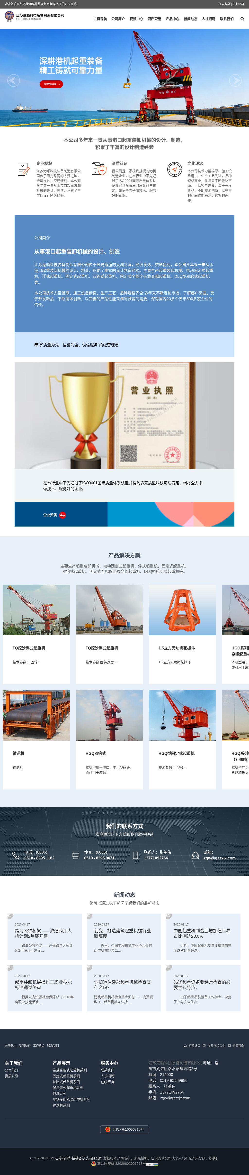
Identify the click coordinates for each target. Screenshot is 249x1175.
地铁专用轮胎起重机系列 (71, 1099)
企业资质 (50, 515)
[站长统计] (152, 1165)
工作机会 (39, 1045)
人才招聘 (208, 19)
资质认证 (11, 1076)
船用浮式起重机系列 (68, 1088)
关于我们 (11, 1045)
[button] (119, 117)
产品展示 (61, 1063)
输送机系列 (61, 1105)
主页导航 (100, 19)
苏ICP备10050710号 (128, 1129)
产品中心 (172, 19)
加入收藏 (224, 4)
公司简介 (118, 19)
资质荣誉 (154, 19)
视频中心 (136, 19)
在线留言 (107, 1082)
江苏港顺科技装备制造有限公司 (175, 1063)
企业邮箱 (238, 4)
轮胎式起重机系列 (66, 1082)
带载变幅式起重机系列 (70, 1070)
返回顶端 (238, 1045)
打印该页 (194, 1045)
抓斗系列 (59, 1093)
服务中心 (109, 1063)
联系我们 (227, 19)
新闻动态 (190, 19)
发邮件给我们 (216, 1045)
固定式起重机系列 (66, 1076)
